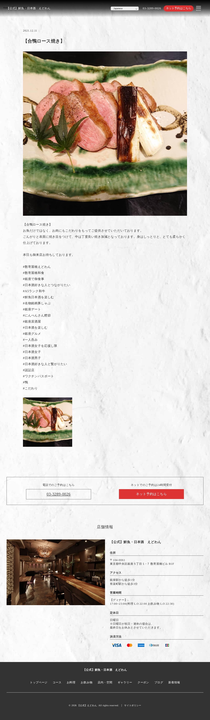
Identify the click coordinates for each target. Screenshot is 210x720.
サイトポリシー (132, 705)
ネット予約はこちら (178, 8)
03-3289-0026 (152, 8)
